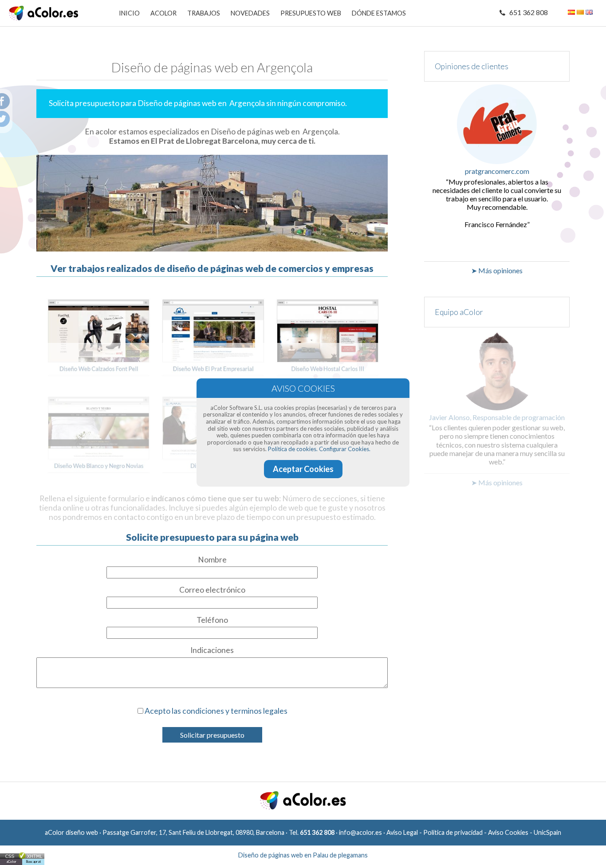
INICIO (129, 13)
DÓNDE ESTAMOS (379, 13)
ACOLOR (163, 13)
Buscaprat (33, 861)
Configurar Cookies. (344, 448)
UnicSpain (547, 832)
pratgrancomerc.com (497, 171)
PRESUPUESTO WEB (310, 13)
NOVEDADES (250, 13)
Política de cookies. (293, 448)
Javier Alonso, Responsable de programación (497, 417)
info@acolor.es (360, 832)
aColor (11, 861)
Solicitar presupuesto (212, 735)
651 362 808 (528, 12)
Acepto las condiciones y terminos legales (216, 711)
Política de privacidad (453, 832)
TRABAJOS (203, 13)
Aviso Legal (402, 832)
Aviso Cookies (508, 832)
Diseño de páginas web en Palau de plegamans (303, 855)
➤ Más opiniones (497, 270)
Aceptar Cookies (303, 469)
